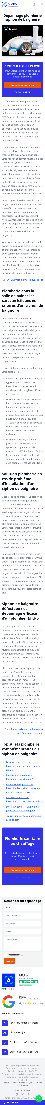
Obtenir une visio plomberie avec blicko (23, 279)
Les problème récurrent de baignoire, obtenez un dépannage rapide (23, 766)
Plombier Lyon (25, 1082)
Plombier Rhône (10, 1082)
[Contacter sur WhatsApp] (38, 1098)
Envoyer (9, 961)
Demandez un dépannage (22, 85)
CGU (21, 954)
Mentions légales (22, 1090)
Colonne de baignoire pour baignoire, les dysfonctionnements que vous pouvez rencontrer (24, 788)
